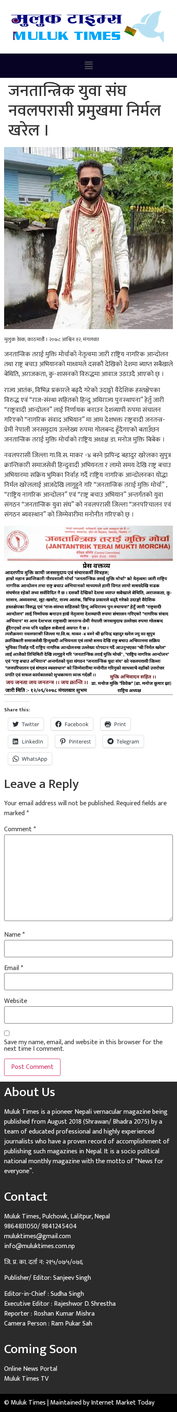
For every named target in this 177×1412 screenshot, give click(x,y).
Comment (20, 829)
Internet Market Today (122, 1402)
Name (14, 935)
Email (13, 968)
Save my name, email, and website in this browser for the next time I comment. (83, 1045)
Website (15, 1001)
